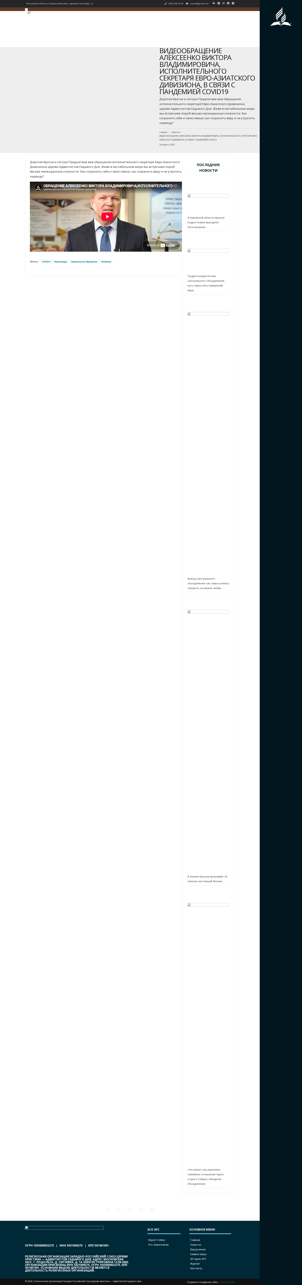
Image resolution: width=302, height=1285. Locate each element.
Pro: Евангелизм (158, 1244)
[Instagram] (224, 3)
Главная (224, 15)
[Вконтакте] (214, 3)
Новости (224, 20)
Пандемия (106, 261)
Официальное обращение (84, 261)
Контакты (225, 44)
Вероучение (226, 25)
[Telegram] (234, 3)
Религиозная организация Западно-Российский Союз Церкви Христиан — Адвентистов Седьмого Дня (87, 1281)
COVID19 (46, 261)
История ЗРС (226, 35)
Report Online (156, 1240)
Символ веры (227, 30)
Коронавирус (60, 261)
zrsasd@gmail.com (199, 3)
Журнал (223, 39)
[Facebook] (229, 3)
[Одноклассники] (220, 3)
